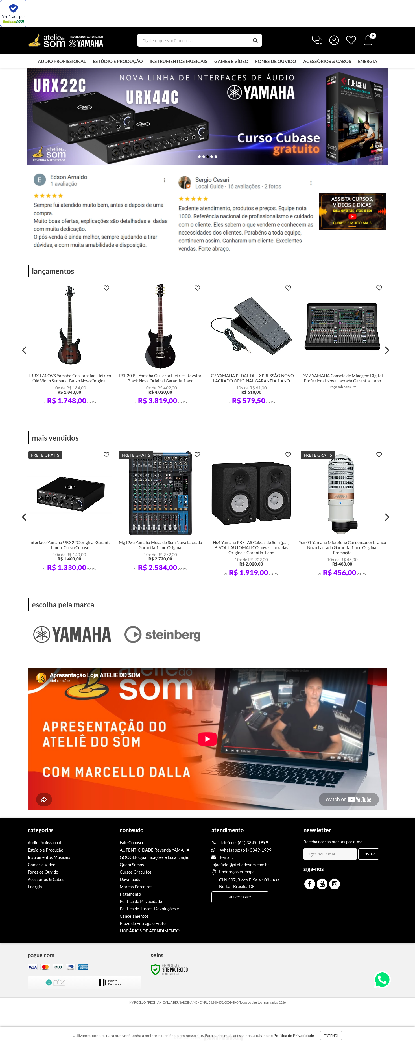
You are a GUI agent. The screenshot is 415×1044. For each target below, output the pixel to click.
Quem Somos (132, 864)
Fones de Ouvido (43, 871)
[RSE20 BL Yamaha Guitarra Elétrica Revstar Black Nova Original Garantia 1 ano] (160, 346)
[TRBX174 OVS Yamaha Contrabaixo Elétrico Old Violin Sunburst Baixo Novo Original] (69, 346)
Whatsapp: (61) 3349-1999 (245, 849)
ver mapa (246, 871)
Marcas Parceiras (136, 886)
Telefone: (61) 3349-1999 (243, 842)
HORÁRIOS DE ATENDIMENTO (150, 930)
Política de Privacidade (141, 901)
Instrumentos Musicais (49, 857)
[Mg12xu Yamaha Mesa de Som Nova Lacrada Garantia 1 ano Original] (160, 513)
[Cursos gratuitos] (352, 211)
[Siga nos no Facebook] (309, 884)
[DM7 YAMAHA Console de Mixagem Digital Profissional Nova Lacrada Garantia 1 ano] (342, 344)
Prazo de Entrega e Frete (143, 923)
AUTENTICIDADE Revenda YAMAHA (154, 849)
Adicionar (78, 402)
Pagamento (130, 893)
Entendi (331, 1035)
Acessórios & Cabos (46, 879)
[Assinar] (368, 854)
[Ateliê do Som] (65, 40)
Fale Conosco (132, 842)
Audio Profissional (44, 842)
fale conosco (240, 897)
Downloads (130, 879)
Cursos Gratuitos (136, 871)
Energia (35, 886)
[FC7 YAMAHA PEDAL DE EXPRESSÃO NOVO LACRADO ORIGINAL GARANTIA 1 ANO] (251, 346)
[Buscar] (255, 40)
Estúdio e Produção (45, 849)
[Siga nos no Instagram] (334, 884)
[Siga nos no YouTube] (322, 884)
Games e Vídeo (41, 864)
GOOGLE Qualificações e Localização (154, 857)
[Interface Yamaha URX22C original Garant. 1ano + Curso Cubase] (69, 513)
